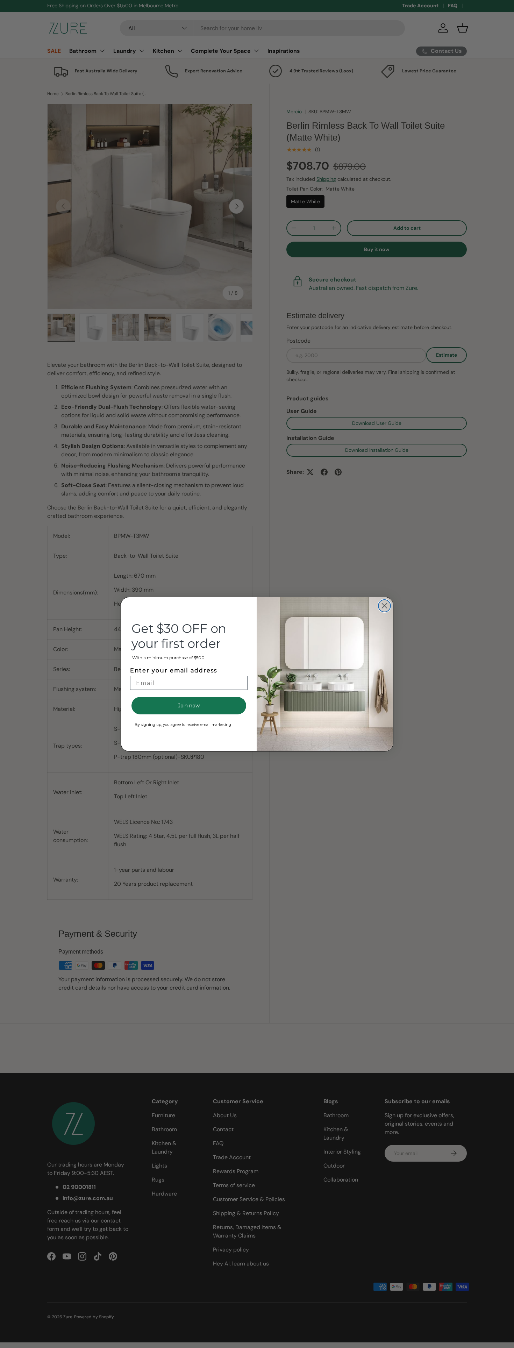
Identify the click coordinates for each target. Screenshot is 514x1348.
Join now (189, 705)
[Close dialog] (384, 606)
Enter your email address (173, 670)
